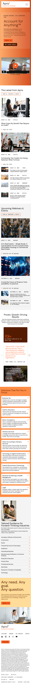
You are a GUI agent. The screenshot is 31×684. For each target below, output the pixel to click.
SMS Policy (13, 674)
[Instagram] (6, 637)
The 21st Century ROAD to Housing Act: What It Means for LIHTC (19, 178)
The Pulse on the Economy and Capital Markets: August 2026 (18, 170)
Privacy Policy (5, 674)
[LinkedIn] (2, 637)
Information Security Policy (8, 682)
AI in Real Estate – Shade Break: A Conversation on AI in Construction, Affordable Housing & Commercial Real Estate (15, 246)
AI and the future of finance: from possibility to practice (14, 283)
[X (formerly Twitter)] (13, 637)
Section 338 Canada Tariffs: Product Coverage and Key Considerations (18, 197)
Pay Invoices (19, 633)
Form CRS (11, 679)
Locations (4, 633)
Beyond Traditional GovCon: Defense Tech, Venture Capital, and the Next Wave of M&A (20, 295)
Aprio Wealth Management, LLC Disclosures (11, 677)
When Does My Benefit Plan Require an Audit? (15, 124)
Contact (27, 633)
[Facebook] (9, 637)
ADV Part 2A (4, 679)
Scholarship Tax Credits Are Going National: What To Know (14, 159)
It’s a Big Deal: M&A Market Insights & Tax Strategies (19, 303)
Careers (11, 633)
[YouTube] (16, 637)
